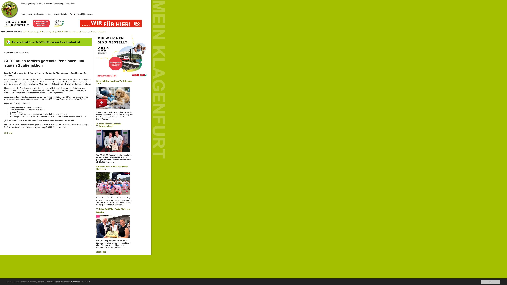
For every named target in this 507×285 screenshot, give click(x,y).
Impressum (88, 14)
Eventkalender (39, 14)
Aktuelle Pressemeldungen (31, 32)
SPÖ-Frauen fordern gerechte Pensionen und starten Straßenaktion (84, 32)
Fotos (30, 14)
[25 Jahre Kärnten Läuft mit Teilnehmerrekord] (113, 141)
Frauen (48, 14)
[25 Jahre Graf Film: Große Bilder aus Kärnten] (113, 226)
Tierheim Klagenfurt (60, 14)
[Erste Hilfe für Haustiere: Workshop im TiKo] (113, 98)
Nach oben (8, 133)
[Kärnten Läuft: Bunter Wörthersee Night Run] (113, 183)
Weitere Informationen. (80, 281)
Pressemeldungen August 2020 (51, 32)
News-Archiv (71, 4)
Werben (72, 14)
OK (490, 281)
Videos (23, 14)
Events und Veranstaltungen (54, 4)
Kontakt (80, 14)
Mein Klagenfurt (27, 4)
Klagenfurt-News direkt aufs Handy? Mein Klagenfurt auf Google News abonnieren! (46, 42)
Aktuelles (38, 4)
